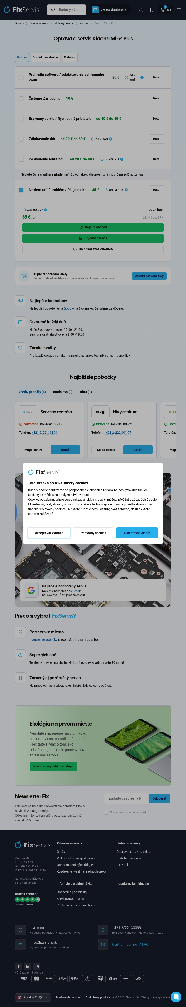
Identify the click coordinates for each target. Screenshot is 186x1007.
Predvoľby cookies (93, 533)
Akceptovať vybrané (49, 533)
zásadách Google (144, 499)
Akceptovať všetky (137, 533)
